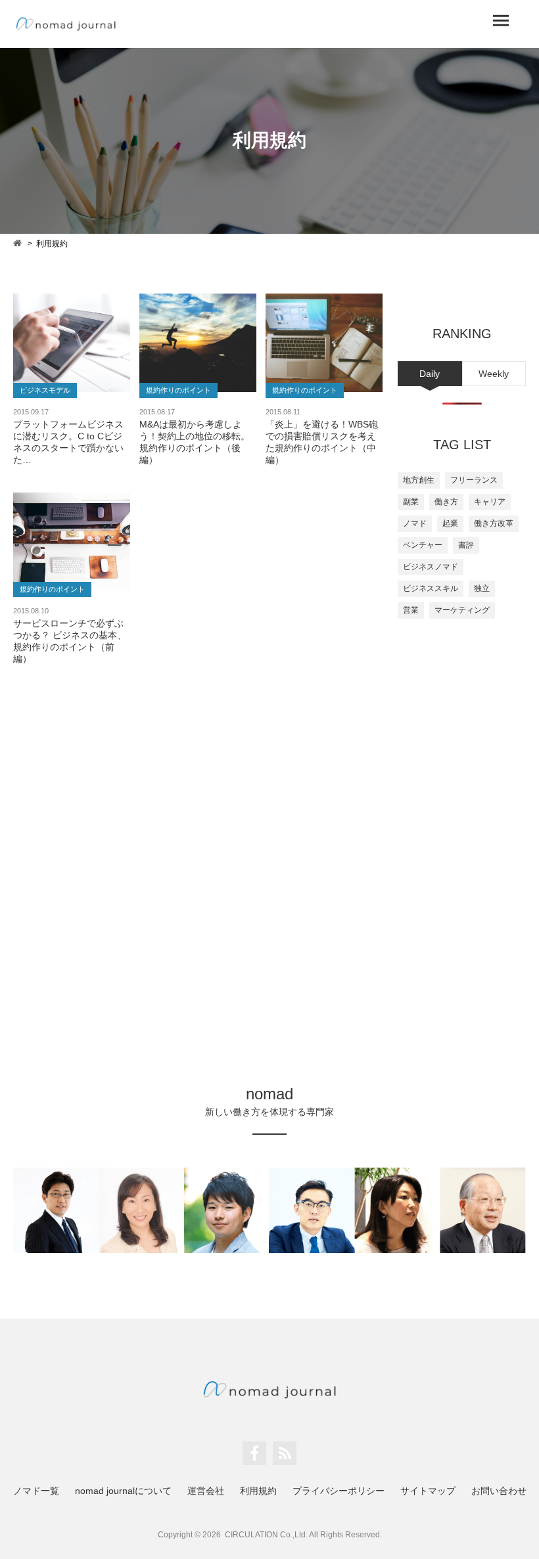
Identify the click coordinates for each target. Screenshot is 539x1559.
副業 (411, 501)
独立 (482, 588)
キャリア (489, 501)
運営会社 (205, 1490)
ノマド (415, 523)
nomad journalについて (123, 1490)
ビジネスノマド (430, 566)
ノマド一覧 (36, 1490)
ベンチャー (422, 545)
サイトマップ (428, 1490)
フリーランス (474, 480)
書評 (466, 545)
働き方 (446, 501)
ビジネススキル (430, 588)
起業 (450, 523)
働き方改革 (493, 523)
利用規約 (258, 1490)
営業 (411, 610)
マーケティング (462, 610)
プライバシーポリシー (339, 1490)
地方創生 (418, 480)
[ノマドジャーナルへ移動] (18, 242)
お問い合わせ (499, 1490)
